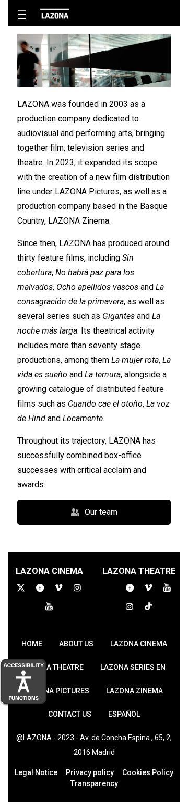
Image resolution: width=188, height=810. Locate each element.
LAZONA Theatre (53, 667)
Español (124, 714)
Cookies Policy (147, 772)
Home (31, 644)
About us (76, 644)
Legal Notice (36, 772)
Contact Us (69, 714)
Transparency (94, 783)
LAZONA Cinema (138, 644)
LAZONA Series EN (133, 667)
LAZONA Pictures (57, 690)
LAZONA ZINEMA (134, 690)
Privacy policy (90, 772)
